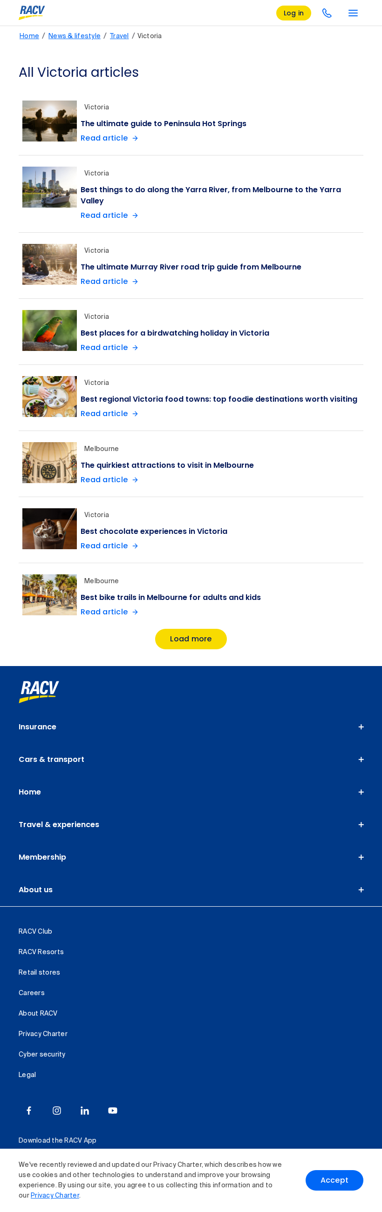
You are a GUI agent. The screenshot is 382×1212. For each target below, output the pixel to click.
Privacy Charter (55, 1195)
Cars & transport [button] (51, 759)
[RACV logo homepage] (32, 13)
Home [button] (30, 792)
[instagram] (57, 1110)
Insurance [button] (37, 726)
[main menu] (353, 13)
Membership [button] (42, 857)
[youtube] (112, 1110)
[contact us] (327, 13)
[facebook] (29, 1110)
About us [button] (36, 889)
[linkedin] (85, 1110)
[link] (49, 692)
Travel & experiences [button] (59, 824)
